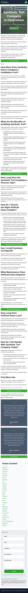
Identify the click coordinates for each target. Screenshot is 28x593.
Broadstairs (5, 506)
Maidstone (4, 483)
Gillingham (4, 479)
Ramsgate (4, 502)
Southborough (5, 517)
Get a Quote (13, 28)
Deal (3, 504)
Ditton (3, 494)
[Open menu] (26, 2)
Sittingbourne (9, 387)
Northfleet (4, 510)
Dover (3, 500)
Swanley (4, 525)
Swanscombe (5, 512)
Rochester (4, 490)
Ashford (4, 477)
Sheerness (4, 473)
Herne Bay (4, 475)
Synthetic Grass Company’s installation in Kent (12, 75)
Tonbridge (4, 515)
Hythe (3, 492)
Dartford (4, 519)
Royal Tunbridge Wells (7, 521)
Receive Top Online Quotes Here (14, 309)
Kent (3, 481)
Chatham (4, 485)
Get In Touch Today (14, 60)
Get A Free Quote (14, 456)
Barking (20, 387)
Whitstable (3, 387)
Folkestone (4, 496)
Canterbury (15, 387)
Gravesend (4, 508)
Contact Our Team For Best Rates (14, 173)
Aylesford (4, 487)
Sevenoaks (5, 523)
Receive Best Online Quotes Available (14, 244)
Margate (4, 498)
